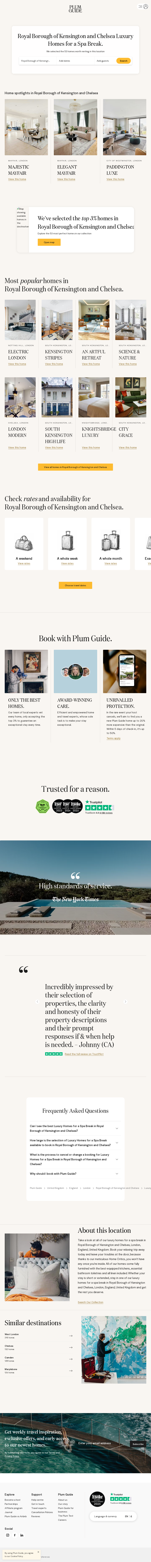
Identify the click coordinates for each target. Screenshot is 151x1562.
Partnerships (11, 1504)
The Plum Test (65, 1515)
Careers (62, 1519)
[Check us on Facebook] (15, 1535)
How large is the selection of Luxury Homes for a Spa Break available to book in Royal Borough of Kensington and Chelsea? (70, 1142)
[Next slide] (125, 1001)
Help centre (37, 1499)
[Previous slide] (37, 1001)
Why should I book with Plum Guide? (53, 1174)
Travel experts (38, 1508)
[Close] (38, 1552)
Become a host (12, 1499)
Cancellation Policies (42, 1512)
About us (62, 1499)
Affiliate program (14, 1508)
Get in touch (37, 1504)
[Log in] (143, 6)
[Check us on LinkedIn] (22, 1535)
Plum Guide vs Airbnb (16, 1516)
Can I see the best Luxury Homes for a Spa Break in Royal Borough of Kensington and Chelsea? (67, 1128)
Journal (8, 1512)
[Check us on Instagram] (8, 1535)
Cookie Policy (17, 1556)
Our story (63, 1504)
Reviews (35, 1516)
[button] (75, 6)
